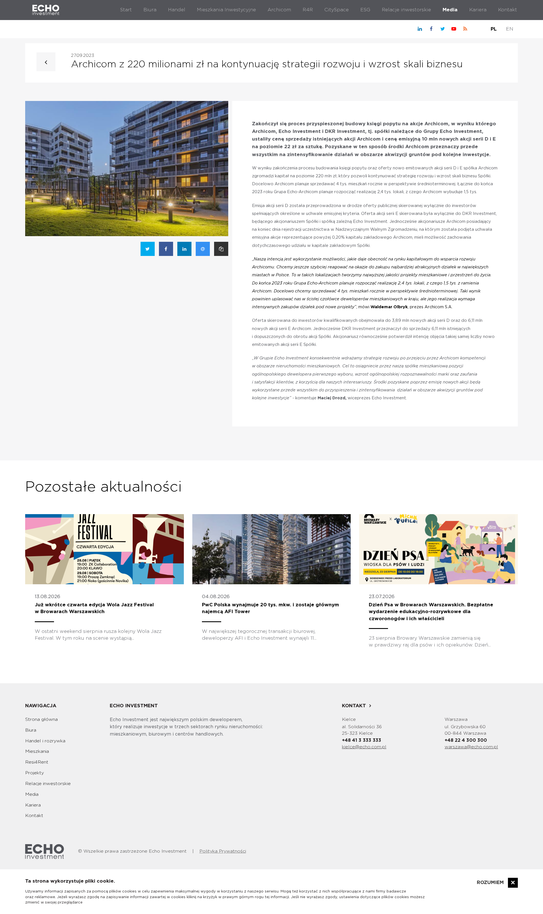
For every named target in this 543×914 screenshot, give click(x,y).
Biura (149, 9)
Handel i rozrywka (45, 741)
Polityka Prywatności (222, 851)
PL (494, 29)
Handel (176, 9)
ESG (365, 9)
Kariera (477, 9)
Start (126, 9)
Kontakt (507, 9)
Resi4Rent (36, 762)
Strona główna (41, 719)
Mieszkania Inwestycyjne (226, 9)
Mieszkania (37, 751)
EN (509, 29)
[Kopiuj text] (221, 249)
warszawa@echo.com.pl (471, 747)
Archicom (279, 9)
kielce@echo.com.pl (364, 747)
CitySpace (336, 9)
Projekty (34, 773)
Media (450, 9)
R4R (308, 9)
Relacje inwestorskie (406, 9)
